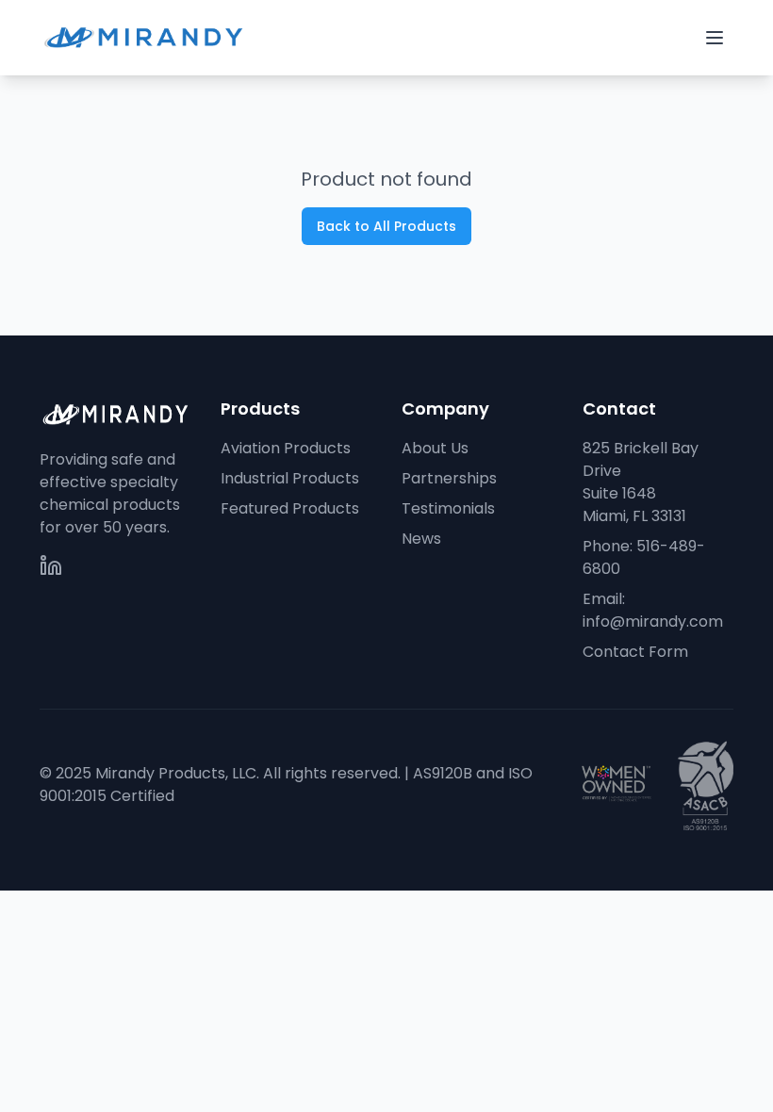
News (421, 538)
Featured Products (290, 508)
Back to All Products (386, 226)
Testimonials (448, 508)
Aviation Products (286, 448)
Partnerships (449, 478)
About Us (435, 448)
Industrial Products (290, 478)
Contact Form (635, 651)
